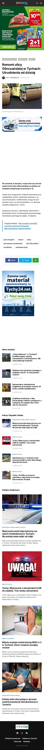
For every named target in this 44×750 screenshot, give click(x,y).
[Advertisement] (22, 153)
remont (20, 240)
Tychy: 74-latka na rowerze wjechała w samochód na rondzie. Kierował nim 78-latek (26, 477)
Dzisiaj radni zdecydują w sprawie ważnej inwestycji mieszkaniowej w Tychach (20, 702)
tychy (29, 240)
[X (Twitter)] (22, 733)
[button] (3, 3)
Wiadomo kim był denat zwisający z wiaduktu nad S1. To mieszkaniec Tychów (26, 372)
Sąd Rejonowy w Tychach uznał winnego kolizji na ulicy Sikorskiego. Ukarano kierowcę (27, 460)
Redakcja (26, 741)
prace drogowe (9, 240)
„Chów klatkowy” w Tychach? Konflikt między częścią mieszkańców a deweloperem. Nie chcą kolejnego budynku (26, 357)
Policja (33, 419)
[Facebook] (17, 733)
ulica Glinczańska (32, 243)
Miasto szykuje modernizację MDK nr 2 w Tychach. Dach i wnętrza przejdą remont (22, 645)
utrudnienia (8, 247)
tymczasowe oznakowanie (13, 243)
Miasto (32, 59)
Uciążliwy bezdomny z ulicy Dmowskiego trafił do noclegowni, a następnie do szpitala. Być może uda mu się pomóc (27, 401)
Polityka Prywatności (12, 738)
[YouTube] (26, 733)
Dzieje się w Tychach (9, 59)
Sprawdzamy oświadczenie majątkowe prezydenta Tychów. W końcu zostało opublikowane (26, 386)
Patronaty (17, 741)
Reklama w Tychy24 (30, 738)
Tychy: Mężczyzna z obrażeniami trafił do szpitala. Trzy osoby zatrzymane (26, 443)
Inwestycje (22, 59)
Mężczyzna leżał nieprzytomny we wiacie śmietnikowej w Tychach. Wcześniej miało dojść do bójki (26, 425)
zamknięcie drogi (21, 247)
